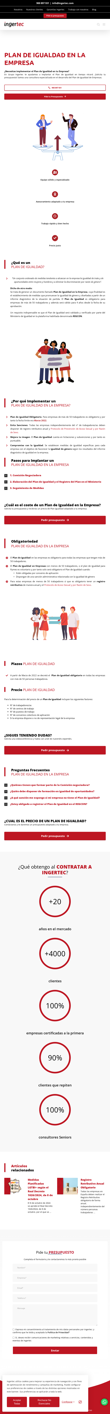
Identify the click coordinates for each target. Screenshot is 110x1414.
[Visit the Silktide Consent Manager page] (80, 1402)
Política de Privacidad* (59, 1332)
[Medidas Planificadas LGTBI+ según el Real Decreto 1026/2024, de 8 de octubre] (14, 1186)
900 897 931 (42, 3)
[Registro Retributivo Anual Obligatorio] (67, 1186)
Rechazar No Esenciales (44, 1402)
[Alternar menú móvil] (104, 24)
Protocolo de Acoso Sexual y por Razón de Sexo (67, 584)
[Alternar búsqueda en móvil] (98, 24)
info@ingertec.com (63, 3)
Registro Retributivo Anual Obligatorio (92, 1183)
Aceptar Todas (17, 1402)
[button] (55, 475)
